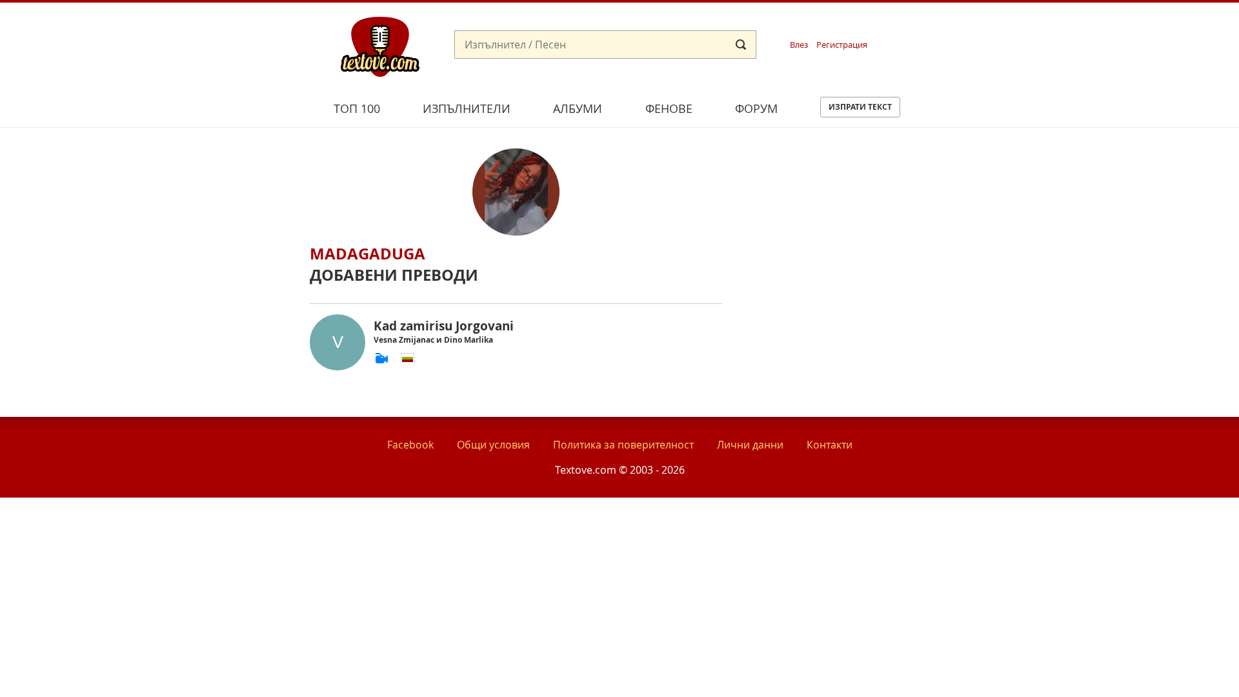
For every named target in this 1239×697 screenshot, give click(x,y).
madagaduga (367, 254)
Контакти (829, 445)
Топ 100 (357, 108)
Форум (756, 108)
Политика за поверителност (623, 445)
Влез (799, 44)
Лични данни (750, 445)
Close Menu (1112, 23)
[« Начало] (380, 46)
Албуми (577, 108)
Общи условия (493, 445)
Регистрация (841, 44)
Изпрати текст (860, 106)
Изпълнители (466, 108)
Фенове (668, 108)
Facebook (410, 445)
